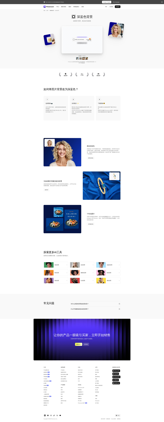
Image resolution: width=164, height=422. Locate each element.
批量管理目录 (63, 372)
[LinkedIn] (45, 415)
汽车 (79, 381)
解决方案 (63, 6)
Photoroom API (81, 387)
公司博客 (97, 381)
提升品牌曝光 (63, 378)
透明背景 (45, 405)
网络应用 (116, 380)
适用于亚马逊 (63, 400)
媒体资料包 (97, 376)
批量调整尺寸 (80, 392)
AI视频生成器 (47, 396)
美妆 (62, 396)
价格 (82, 6)
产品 (57, 6)
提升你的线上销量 (64, 374)
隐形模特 (46, 374)
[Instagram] (51, 415)
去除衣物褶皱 (47, 381)
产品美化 (45, 378)
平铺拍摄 (46, 376)
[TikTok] (54, 415)
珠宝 (62, 394)
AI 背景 (45, 392)
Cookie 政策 (113, 418)
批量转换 (80, 398)
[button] (95, 303)
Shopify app (116, 383)
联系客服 (97, 392)
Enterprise (76, 6)
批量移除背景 (80, 394)
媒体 (96, 374)
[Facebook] (48, 415)
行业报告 (97, 387)
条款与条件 (103, 418)
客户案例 (97, 383)
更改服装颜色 (46, 400)
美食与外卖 (80, 370)
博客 (96, 378)
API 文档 (79, 400)
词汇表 (96, 389)
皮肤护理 (62, 392)
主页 (44, 10)
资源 (70, 6)
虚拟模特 (46, 372)
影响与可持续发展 (98, 385)
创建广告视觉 (63, 376)
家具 (62, 403)
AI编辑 (46, 385)
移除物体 (45, 398)
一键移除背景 (51, 10)
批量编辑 (80, 389)
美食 (62, 389)
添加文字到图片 (112, 218)
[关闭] (162, 2)
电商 (62, 387)
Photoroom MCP (82, 403)
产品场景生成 (46, 370)
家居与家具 (80, 376)
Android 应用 (117, 377)
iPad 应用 (116, 373)
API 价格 (97, 403)
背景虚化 (45, 389)
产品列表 (62, 370)
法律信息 (118, 418)
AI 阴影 (45, 383)
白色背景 (45, 387)
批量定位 (80, 396)
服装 (62, 398)
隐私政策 (83, 62)
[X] (57, 415)
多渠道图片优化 (64, 381)
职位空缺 (97, 372)
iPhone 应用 (116, 370)
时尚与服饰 (80, 372)
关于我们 (97, 370)
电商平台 (80, 374)
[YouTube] (60, 415)
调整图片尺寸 (107, 216)
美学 (79, 378)
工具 (47, 10)
